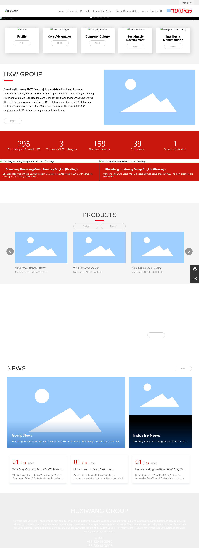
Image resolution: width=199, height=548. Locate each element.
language (185, 2)
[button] (91, 17)
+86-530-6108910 (99, 541)
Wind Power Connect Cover (30, 267)
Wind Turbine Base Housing (146, 267)
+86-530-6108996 (99, 546)
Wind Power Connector (86, 267)
